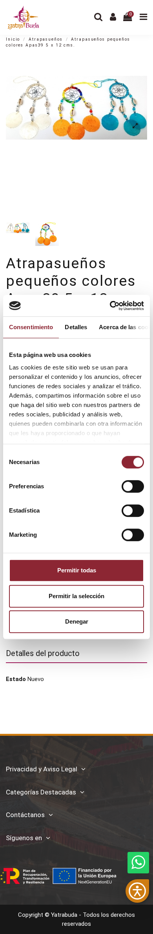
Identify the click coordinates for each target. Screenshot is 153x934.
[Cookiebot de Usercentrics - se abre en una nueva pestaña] (110, 306)
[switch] (133, 486)
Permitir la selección (76, 596)
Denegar (76, 621)
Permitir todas (76, 570)
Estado (16, 679)
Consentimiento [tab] (31, 327)
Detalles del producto (43, 653)
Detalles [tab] (76, 327)
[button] (137, 891)
